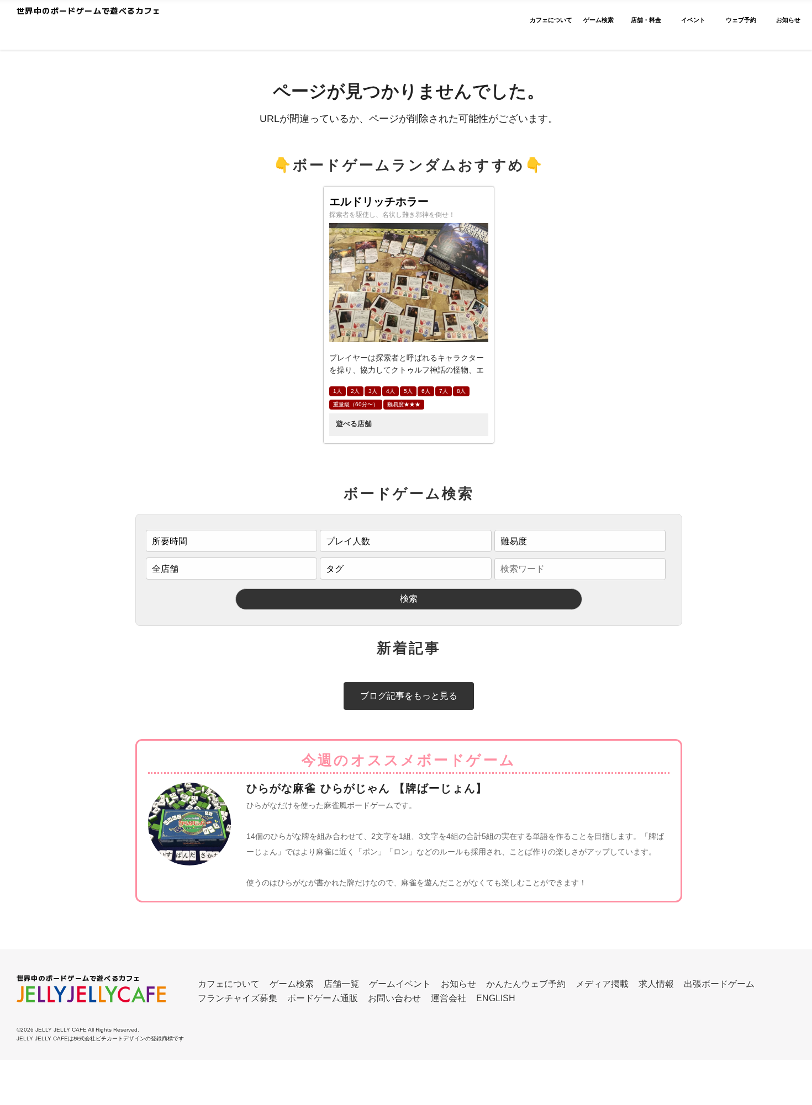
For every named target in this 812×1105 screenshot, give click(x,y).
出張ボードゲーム (719, 984)
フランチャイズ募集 (237, 998)
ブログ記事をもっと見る (408, 695)
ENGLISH (495, 998)
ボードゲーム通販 (322, 998)
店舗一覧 (341, 984)
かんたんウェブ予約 (526, 984)
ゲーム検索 (292, 984)
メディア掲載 (602, 984)
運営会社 (448, 998)
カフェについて (229, 984)
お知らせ (458, 984)
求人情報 (656, 984)
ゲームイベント (400, 984)
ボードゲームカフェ (123, 30)
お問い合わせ (394, 998)
